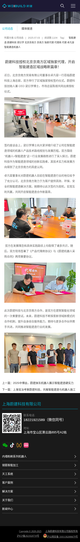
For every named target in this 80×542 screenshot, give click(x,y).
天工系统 (7, 473)
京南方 (40, 42)
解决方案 (7, 491)
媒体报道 (27, 28)
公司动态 (7, 28)
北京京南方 (30, 42)
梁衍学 (20, 42)
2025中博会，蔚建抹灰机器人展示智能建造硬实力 (43, 383)
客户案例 (7, 482)
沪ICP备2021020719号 (28, 536)
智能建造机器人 (12, 47)
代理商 (57, 42)
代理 (64, 42)
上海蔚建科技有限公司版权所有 (61, 531)
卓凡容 (70, 42)
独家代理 (49, 42)
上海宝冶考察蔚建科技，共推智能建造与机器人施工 (44, 389)
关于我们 (7, 500)
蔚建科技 (12, 42)
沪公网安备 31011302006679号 (62, 536)
